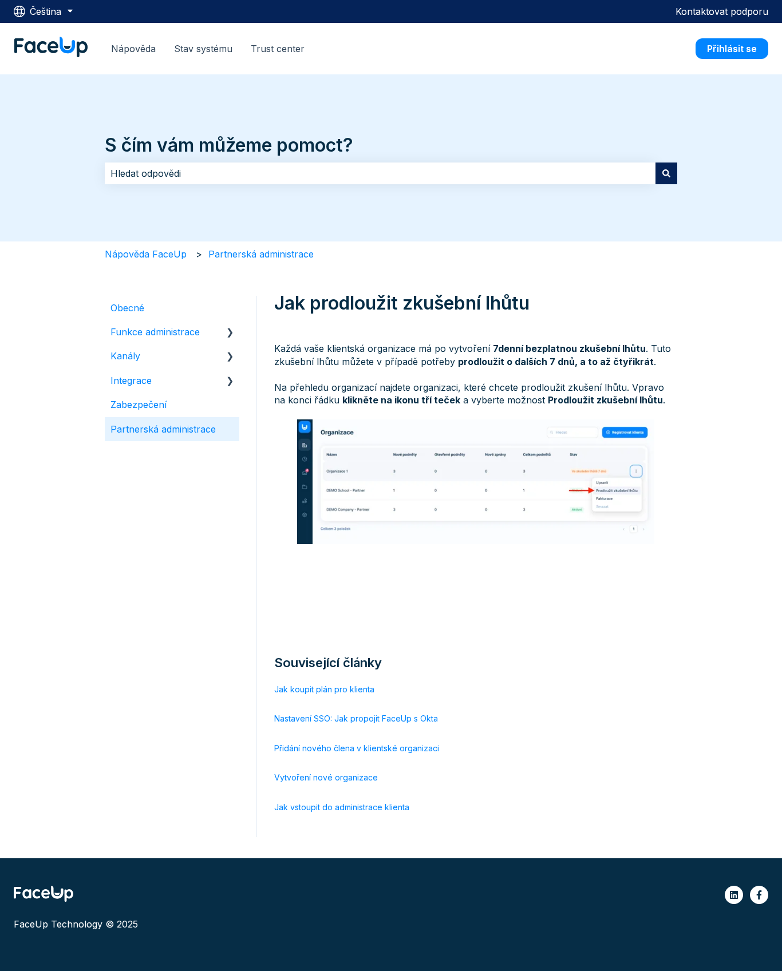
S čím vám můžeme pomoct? (229, 145)
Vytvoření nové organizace (326, 777)
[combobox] (380, 173)
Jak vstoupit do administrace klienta (341, 807)
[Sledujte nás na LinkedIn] (734, 895)
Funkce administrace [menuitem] (155, 332)
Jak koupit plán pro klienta (324, 689)
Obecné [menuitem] (127, 308)
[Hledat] (666, 173)
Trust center (278, 48)
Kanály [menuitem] (125, 356)
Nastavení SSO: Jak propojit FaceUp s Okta (356, 718)
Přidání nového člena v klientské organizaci (356, 748)
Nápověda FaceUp (146, 254)
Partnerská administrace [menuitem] (163, 429)
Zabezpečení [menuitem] (138, 404)
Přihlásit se (732, 48)
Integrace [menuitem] (131, 380)
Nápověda (133, 48)
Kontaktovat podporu (722, 11)
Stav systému (203, 48)
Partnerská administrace (261, 254)
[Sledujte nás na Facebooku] (759, 895)
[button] (230, 332)
